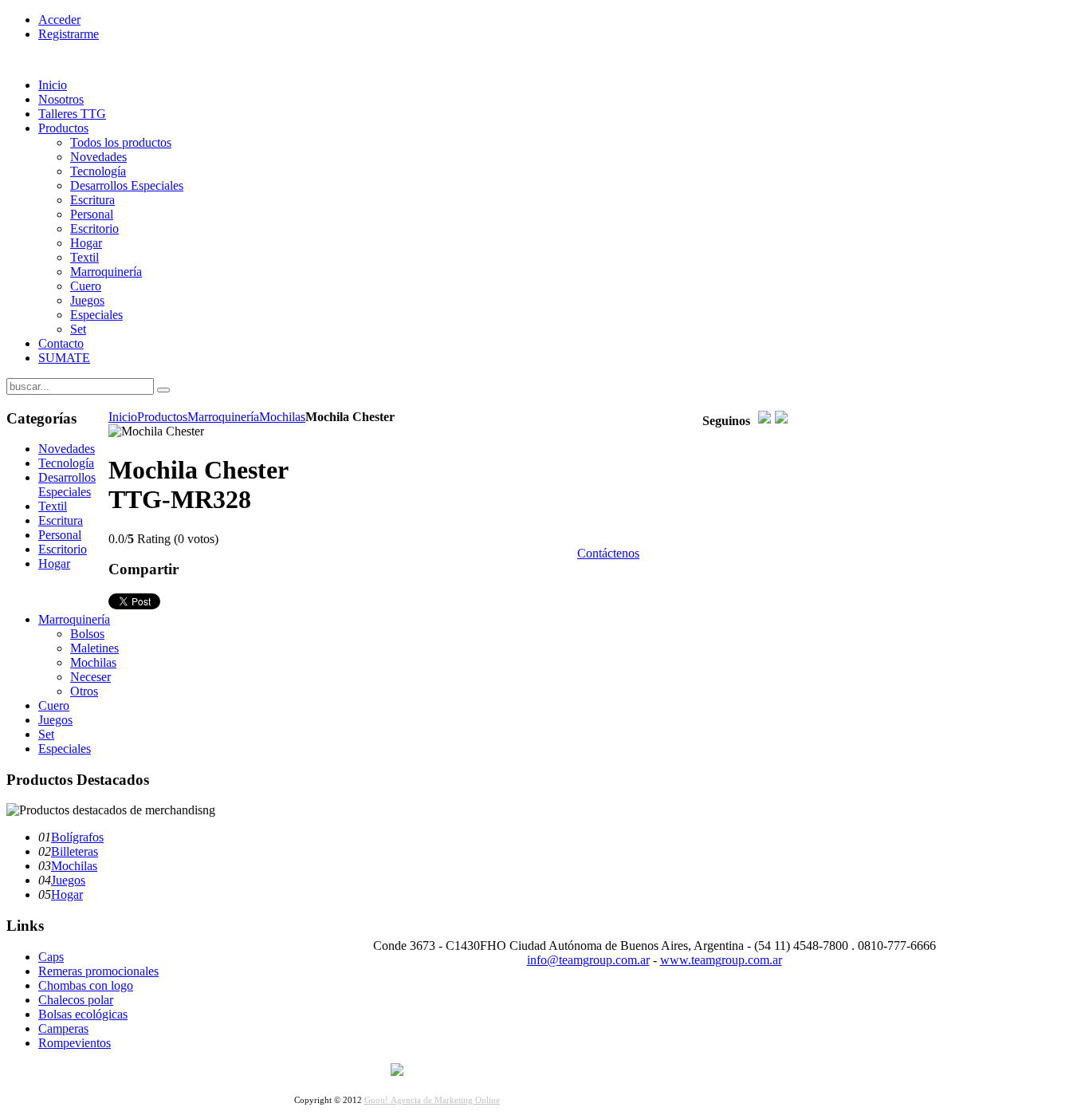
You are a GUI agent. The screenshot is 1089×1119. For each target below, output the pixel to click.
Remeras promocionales (98, 971)
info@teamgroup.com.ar (588, 960)
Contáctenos (608, 553)
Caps (51, 956)
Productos (162, 417)
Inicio (122, 417)
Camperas (63, 1028)
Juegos (68, 880)
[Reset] (163, 390)
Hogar (67, 894)
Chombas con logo (85, 985)
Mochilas (282, 417)
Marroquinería (223, 417)
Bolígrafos (77, 837)
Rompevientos (74, 1043)
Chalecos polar (75, 1000)
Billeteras (74, 851)
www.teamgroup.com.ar (721, 960)
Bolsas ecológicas (83, 1014)
